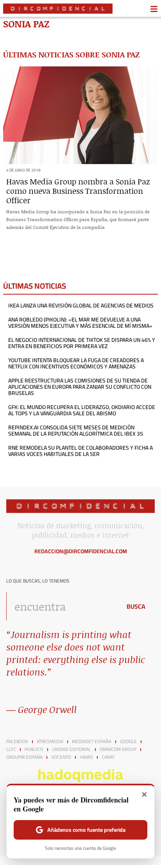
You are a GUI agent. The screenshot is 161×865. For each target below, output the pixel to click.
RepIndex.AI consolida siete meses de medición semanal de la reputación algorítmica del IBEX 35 (75, 430)
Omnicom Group (118, 749)
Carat (108, 757)
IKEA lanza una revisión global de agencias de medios (81, 305)
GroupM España (24, 757)
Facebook (17, 741)
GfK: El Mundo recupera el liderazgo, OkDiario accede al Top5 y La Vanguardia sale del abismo (81, 410)
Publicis (34, 749)
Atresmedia (50, 741)
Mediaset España (91, 741)
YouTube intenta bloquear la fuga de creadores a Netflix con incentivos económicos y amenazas (76, 363)
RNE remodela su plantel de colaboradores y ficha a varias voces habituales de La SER (80, 451)
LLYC (11, 749)
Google (128, 741)
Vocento (61, 757)
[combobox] (61, 606)
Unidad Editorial (71, 749)
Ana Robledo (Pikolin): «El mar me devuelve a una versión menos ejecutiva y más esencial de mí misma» (80, 323)
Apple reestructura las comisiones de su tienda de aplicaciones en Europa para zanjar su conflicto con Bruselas (79, 386)
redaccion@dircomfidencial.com (80, 551)
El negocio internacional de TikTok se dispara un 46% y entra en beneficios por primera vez (81, 343)
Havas (86, 757)
